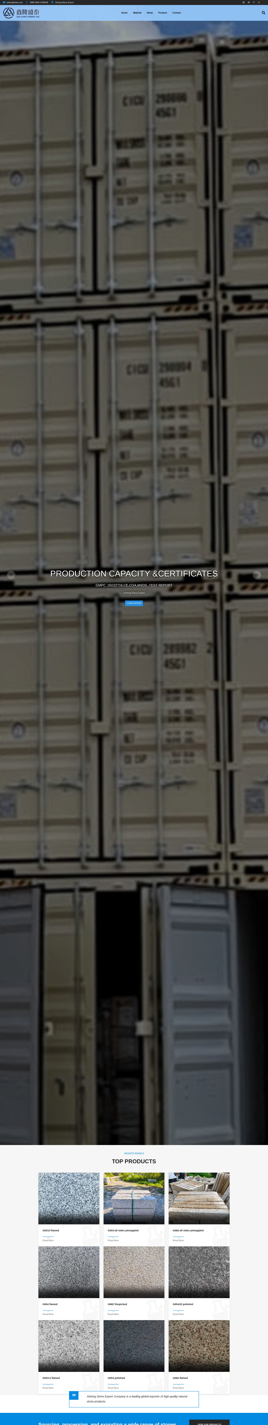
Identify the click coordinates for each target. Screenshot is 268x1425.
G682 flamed (180, 1378)
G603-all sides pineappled (123, 1230)
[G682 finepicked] (134, 1272)
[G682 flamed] (199, 1346)
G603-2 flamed (51, 1378)
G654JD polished (183, 1304)
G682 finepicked (117, 1304)
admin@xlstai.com (15, 2)
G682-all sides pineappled (188, 1230)
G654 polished (116, 1378)
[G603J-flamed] (68, 1198)
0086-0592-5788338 (39, 2)
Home (124, 13)
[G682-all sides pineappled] (199, 1198)
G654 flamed (50, 1304)
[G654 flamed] (68, 1272)
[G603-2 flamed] (68, 1346)
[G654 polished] (134, 1346)
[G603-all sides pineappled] (134, 1198)
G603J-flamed (51, 1230)
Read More (48, 1240)
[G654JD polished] (199, 1272)
